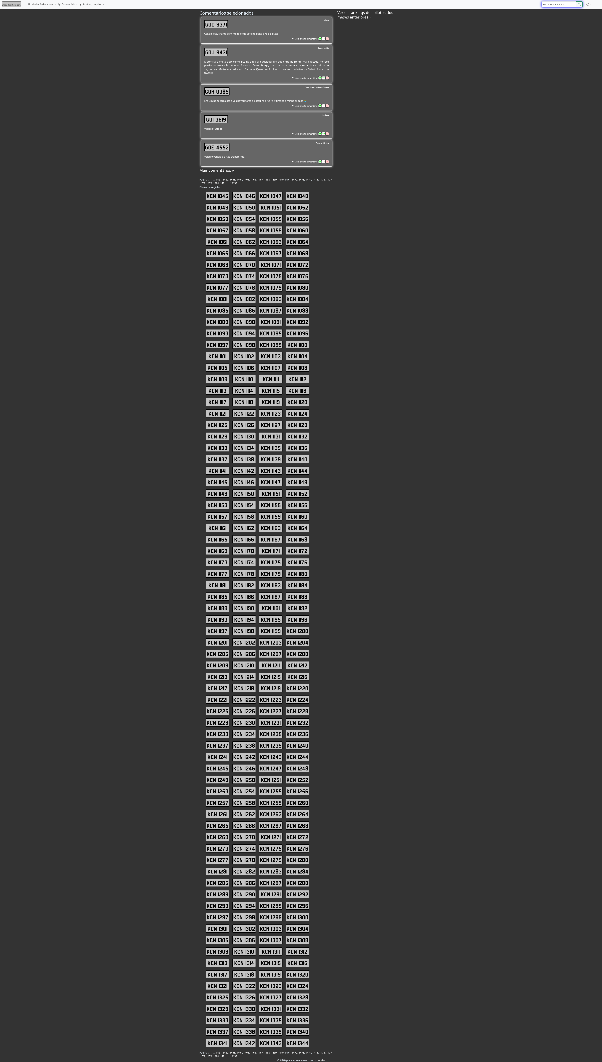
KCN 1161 (218, 528)
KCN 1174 (244, 562)
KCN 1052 (297, 207)
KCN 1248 (297, 768)
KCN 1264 (297, 814)
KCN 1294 (244, 905)
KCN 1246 (244, 768)
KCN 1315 (271, 963)
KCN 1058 (244, 230)
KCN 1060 (297, 230)
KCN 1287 (271, 882)
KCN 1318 (244, 974)
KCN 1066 (244, 253)
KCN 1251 (271, 779)
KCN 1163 (271, 528)
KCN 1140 (297, 459)
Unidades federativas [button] (40, 4)
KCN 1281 (217, 871)
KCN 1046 (244, 196)
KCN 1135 (271, 447)
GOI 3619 (216, 119)
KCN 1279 (271, 860)
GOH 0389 (217, 91)
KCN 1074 (244, 276)
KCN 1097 (217, 344)
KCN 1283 (271, 871)
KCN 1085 (217, 310)
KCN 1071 (271, 264)
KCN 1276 (297, 848)
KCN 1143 (271, 470)
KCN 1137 (217, 459)
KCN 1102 (244, 356)
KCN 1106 (244, 367)
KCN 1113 (218, 390)
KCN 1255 (271, 791)
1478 (202, 183)
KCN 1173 (217, 562)
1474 (308, 179)
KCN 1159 (271, 516)
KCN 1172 (297, 550)
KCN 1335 (271, 1020)
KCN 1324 (297, 985)
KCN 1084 (297, 299)
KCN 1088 (297, 310)
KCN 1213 (217, 676)
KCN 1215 (271, 676)
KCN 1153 (217, 505)
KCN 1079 (271, 287)
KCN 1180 (297, 573)
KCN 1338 (244, 1031)
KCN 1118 (244, 402)
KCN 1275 (271, 848)
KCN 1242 (244, 757)
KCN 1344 (297, 1043)
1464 (239, 179)
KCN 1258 (244, 802)
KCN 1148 (297, 482)
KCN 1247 (271, 768)
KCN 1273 (217, 848)
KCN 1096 (297, 333)
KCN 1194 (244, 619)
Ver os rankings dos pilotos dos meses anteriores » (365, 15)
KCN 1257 (217, 802)
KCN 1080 (297, 287)
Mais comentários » (216, 170)
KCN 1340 (297, 1031)
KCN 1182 (244, 585)
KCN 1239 (271, 745)
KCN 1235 (271, 734)
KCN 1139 (271, 459)
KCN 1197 (217, 631)
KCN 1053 (217, 218)
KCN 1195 (271, 619)
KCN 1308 (297, 940)
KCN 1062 (244, 241)
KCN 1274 (244, 848)
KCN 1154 (244, 505)
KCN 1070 (244, 264)
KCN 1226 (244, 711)
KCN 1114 (244, 390)
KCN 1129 (217, 436)
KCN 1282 (244, 871)
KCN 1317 (217, 974)
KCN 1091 (271, 322)
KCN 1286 (244, 882)
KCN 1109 (217, 379)
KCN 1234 (244, 734)
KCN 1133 (217, 447)
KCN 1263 (271, 814)
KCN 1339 (271, 1031)
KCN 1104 (297, 356)
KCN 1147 (271, 482)
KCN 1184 (297, 585)
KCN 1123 (271, 413)
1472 (294, 179)
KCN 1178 (244, 573)
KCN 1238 (244, 745)
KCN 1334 (244, 1020)
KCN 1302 (244, 928)
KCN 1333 (217, 1020)
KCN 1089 (217, 322)
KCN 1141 (218, 470)
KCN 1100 (297, 344)
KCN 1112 (297, 379)
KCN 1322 (244, 985)
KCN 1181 (218, 585)
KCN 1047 (271, 196)
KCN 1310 (244, 951)
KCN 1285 (217, 882)
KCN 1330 (244, 1008)
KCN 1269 (217, 837)
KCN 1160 (297, 516)
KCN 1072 (297, 264)
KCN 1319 (271, 974)
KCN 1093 (217, 333)
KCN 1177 (217, 573)
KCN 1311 (271, 951)
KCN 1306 (244, 940)
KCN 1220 (297, 688)
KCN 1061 (217, 241)
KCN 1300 (297, 917)
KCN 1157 (217, 516)
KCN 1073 (217, 276)
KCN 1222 (244, 699)
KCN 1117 (218, 402)
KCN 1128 (297, 425)
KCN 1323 (271, 985)
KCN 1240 (297, 745)
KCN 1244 (297, 757)
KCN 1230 (244, 722)
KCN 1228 (297, 711)
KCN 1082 (244, 299)
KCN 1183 (271, 585)
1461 (219, 179)
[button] (589, 4)
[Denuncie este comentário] (292, 38)
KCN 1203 (271, 642)
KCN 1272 (297, 837)
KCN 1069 (217, 264)
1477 (329, 179)
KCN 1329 (217, 1008)
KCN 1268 (297, 825)
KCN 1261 (217, 814)
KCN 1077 (217, 287)
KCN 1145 (217, 482)
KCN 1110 (244, 379)
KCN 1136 (297, 447)
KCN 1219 (271, 688)
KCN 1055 (271, 218)
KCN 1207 (271, 653)
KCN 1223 (271, 699)
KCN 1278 (244, 860)
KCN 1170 (244, 550)
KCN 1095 (271, 333)
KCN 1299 (271, 917)
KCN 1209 (217, 665)
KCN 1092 (297, 322)
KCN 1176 (297, 562)
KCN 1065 (217, 253)
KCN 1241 (217, 757)
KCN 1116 (297, 390)
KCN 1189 (217, 608)
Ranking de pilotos (93, 4)
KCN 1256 (297, 791)
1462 (225, 179)
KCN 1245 (217, 768)
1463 (232, 179)
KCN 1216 (297, 676)
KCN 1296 (297, 905)
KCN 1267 (271, 825)
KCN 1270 (244, 837)
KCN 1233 (217, 734)
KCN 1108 (297, 367)
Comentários (69, 4)
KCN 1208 (297, 653)
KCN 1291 (271, 894)
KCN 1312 (297, 951)
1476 (322, 179)
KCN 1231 (271, 722)
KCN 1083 (271, 299)
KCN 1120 (297, 402)
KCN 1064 (297, 241)
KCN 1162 (244, 528)
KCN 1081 (217, 299)
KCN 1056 (297, 218)
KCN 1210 (244, 665)
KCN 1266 (244, 825)
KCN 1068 (297, 253)
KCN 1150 (244, 493)
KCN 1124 (297, 413)
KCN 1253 (217, 791)
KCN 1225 (217, 711)
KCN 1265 (217, 825)
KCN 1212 (297, 665)
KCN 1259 (271, 802)
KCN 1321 (217, 985)
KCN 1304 (297, 928)
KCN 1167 (271, 539)
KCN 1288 (297, 882)
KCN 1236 (297, 734)
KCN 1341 (217, 1043)
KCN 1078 (244, 287)
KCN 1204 (297, 642)
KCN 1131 (271, 436)
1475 (315, 179)
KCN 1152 (297, 493)
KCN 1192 (297, 608)
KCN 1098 (244, 344)
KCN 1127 (271, 425)
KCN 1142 (244, 470)
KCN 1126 (244, 425)
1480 (216, 183)
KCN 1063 (271, 241)
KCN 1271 (271, 837)
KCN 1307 (271, 940)
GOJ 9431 (216, 52)
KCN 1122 (244, 413)
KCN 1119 (271, 402)
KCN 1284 (297, 871)
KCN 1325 (217, 997)
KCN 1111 (271, 379)
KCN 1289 (217, 894)
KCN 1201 (217, 642)
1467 (260, 179)
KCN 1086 (244, 310)
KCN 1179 (271, 573)
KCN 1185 (217, 596)
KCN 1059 (271, 230)
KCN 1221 (217, 699)
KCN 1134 (244, 447)
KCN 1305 (217, 940)
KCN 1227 (271, 711)
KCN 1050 (244, 207)
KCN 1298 (244, 917)
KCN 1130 (244, 436)
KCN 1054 (244, 218)
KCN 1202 (244, 642)
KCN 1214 (244, 676)
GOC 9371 (216, 24)
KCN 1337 (217, 1031)
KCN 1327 (271, 997)
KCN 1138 (244, 459)
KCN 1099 (271, 344)
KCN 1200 (297, 631)
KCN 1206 (244, 653)
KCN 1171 (271, 550)
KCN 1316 (297, 963)
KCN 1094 (244, 333)
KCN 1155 (271, 505)
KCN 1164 (297, 528)
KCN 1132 (297, 436)
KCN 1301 (217, 928)
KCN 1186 (244, 596)
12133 (233, 183)
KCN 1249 (217, 779)
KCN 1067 (271, 253)
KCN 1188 (297, 596)
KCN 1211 (271, 665)
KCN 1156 (297, 505)
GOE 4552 (217, 147)
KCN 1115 (271, 390)
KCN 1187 (271, 596)
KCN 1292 (297, 894)
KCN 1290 (244, 894)
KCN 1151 (271, 493)
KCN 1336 (297, 1020)
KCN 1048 (297, 196)
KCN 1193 (217, 619)
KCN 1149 (217, 493)
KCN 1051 (271, 207)
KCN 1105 (217, 367)
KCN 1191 (271, 608)
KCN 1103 (271, 356)
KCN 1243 (271, 757)
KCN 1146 (244, 482)
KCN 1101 (218, 356)
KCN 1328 (297, 997)
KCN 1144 (297, 470)
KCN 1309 (217, 951)
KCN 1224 (297, 699)
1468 (267, 179)
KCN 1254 (244, 791)
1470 (281, 179)
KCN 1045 (217, 196)
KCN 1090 (244, 322)
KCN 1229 (217, 722)
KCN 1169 (217, 550)
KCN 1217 (217, 688)
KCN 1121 (218, 413)
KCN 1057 (217, 230)
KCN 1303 (271, 928)
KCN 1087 (271, 310)
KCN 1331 (271, 1008)
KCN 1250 (244, 779)
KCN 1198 (244, 631)
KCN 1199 (271, 631)
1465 (246, 179)
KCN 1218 (244, 688)
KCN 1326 (244, 997)
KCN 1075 (271, 276)
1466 (253, 179)
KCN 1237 (217, 745)
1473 (301, 179)
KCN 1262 (244, 814)
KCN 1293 (217, 905)
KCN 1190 (244, 608)
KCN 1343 (271, 1043)
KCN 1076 (297, 276)
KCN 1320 (297, 974)
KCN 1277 (217, 860)
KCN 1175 (271, 562)
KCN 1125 (217, 425)
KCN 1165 (217, 539)
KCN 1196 (297, 619)
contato (320, 1060)
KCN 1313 (217, 963)
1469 (274, 179)
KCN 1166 (244, 539)
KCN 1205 (217, 653)
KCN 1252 (297, 779)
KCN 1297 (217, 917)
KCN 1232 (297, 722)
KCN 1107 (271, 367)
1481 (223, 183)
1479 (209, 183)
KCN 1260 (297, 802)
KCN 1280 (297, 860)
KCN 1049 (217, 207)
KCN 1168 (297, 539)
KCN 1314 (244, 963)
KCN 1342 (244, 1043)
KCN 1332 (297, 1008)
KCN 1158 (244, 516)
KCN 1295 (271, 905)
